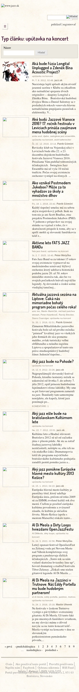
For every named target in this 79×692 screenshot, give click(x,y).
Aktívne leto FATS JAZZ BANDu (51, 244)
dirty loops (49, 533)
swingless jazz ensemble (62, 136)
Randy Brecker (66, 314)
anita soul (37, 136)
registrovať (69, 24)
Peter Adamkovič (49, 314)
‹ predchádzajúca (25, 646)
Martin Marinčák (49, 311)
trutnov (71, 597)
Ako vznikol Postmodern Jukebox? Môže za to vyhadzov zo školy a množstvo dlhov (51, 189)
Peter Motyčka (63, 255)
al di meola (37, 597)
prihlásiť (56, 24)
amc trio (36, 311)
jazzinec (63, 597)
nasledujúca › (34, 650)
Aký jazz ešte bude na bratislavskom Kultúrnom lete (52, 417)
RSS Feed (68, 668)
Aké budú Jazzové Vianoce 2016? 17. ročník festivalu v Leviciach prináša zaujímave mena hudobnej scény (54, 125)
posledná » (51, 650)
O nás (9, 664)
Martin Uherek (64, 604)
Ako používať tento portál (30, 664)
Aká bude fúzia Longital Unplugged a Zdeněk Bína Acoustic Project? (52, 67)
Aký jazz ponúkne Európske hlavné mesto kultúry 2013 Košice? (53, 473)
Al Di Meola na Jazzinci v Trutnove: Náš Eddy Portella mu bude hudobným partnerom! (54, 586)
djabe (46, 136)
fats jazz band (39, 251)
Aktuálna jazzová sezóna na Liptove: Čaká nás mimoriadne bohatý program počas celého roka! (54, 300)
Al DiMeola (37, 533)
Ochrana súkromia (48, 668)
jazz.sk (58, 80)
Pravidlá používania (61, 664)
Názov (7, 47)
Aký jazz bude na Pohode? (53, 361)
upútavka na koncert (42, 76)
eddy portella (50, 597)
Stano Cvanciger (40, 318)
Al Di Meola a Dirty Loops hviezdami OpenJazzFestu (53, 527)
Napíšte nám (12, 668)
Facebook (29, 668)
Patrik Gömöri (65, 143)
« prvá (8, 646)
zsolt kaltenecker (62, 139)
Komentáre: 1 (40, 406)
